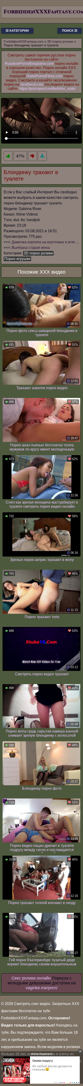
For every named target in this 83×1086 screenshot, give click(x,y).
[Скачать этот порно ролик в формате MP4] (42, 156)
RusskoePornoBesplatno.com (29, 64)
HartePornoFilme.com (44, 76)
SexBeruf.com (31, 84)
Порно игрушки (17, 259)
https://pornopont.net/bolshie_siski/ (47, 89)
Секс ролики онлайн (31, 978)
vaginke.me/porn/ (41, 988)
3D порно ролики (38, 253)
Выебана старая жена (31, 248)
